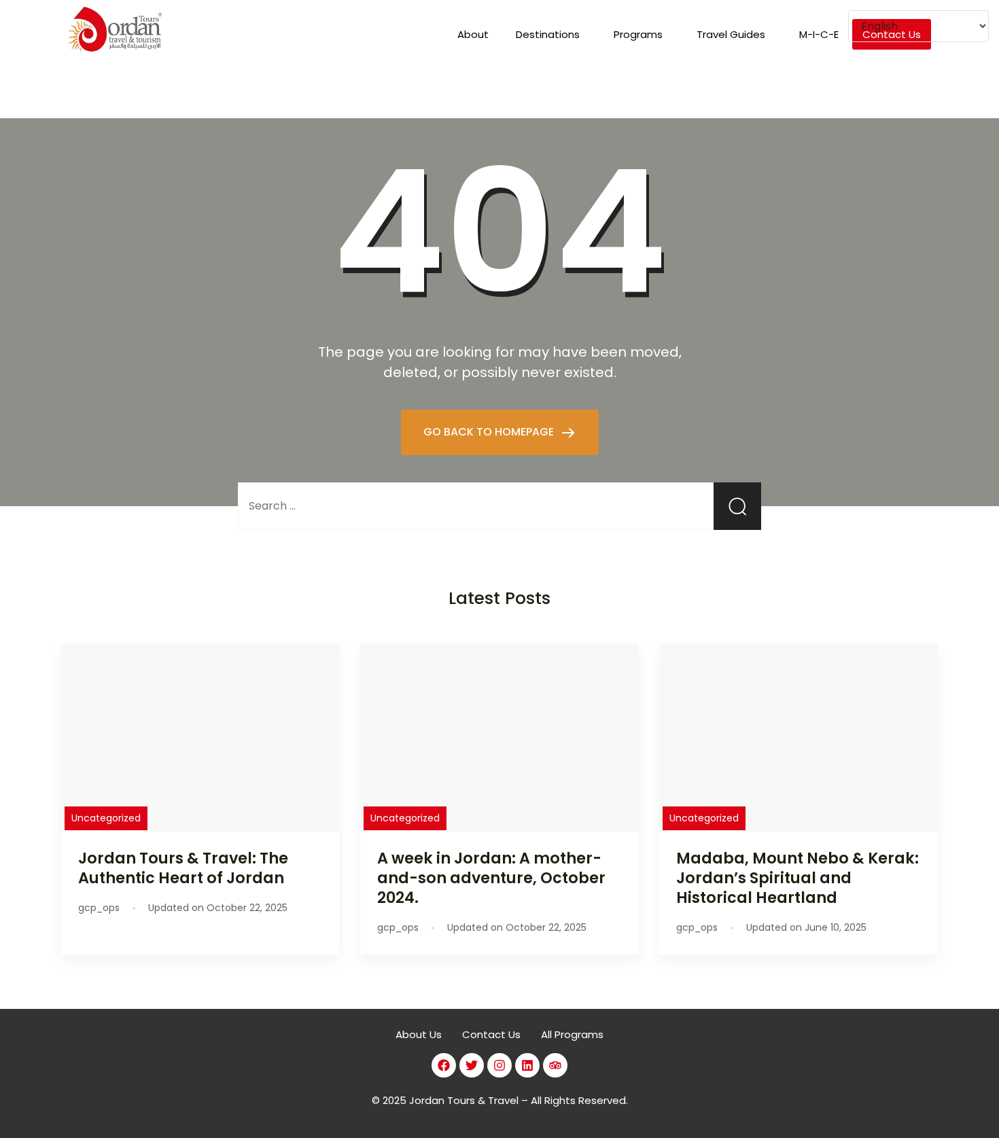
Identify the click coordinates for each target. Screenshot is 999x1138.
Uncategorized (106, 818)
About (473, 34)
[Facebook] (444, 1065)
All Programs (572, 1034)
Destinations (548, 34)
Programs (638, 34)
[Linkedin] (527, 1065)
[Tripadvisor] (555, 1065)
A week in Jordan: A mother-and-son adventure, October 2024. (491, 877)
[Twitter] (471, 1065)
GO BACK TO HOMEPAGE (490, 432)
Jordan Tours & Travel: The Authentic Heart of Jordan (183, 868)
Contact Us (491, 1034)
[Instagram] (499, 1065)
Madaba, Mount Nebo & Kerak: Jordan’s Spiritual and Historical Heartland (797, 877)
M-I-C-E (819, 34)
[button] (551, 34)
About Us (419, 1034)
